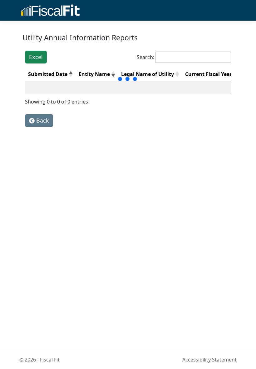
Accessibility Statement (209, 359)
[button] (70, 74)
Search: (145, 57)
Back (42, 120)
